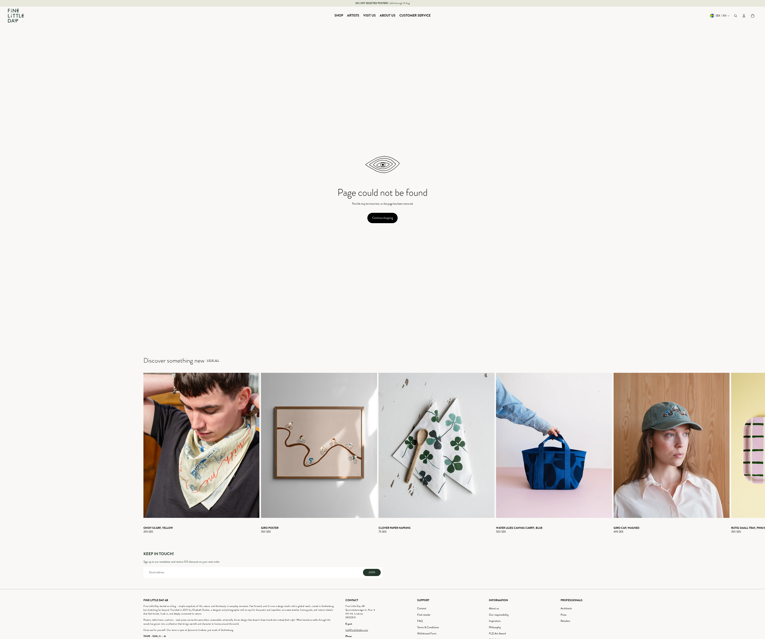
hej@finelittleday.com (356, 630)
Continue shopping (382, 218)
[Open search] (735, 15)
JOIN (372, 572)
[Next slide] (618, 453)
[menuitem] (338, 15)
